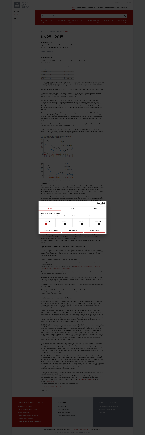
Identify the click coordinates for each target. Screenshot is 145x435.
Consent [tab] (50, 208)
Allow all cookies (94, 230)
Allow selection (72, 230)
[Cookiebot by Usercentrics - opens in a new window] (98, 203)
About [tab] (95, 208)
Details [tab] (72, 208)
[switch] (64, 224)
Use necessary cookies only (51, 230)
